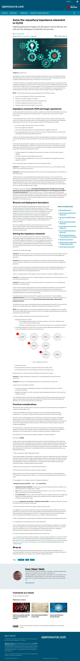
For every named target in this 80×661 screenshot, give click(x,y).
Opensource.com (9, 643)
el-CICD (15, 537)
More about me (29, 583)
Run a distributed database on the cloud (39, 615)
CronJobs (37, 213)
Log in (68, 1)
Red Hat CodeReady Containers (50, 540)
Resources (13, 13)
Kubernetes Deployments (26, 213)
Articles (5, 13)
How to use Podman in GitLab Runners (56, 615)
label (24, 510)
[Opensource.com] (13, 7)
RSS (77, 1)
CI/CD (27, 559)
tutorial (38, 542)
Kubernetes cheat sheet (66, 239)
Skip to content (46, 212)
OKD (23, 540)
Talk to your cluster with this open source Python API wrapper (21, 616)
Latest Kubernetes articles (67, 247)
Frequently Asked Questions (39, 13)
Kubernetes (21, 559)
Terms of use (54, 658)
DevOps (32, 559)
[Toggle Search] (74, 13)
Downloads (24, 13)
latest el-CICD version (20, 542)
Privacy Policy (45, 658)
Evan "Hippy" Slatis (19, 33)
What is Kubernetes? (65, 210)
